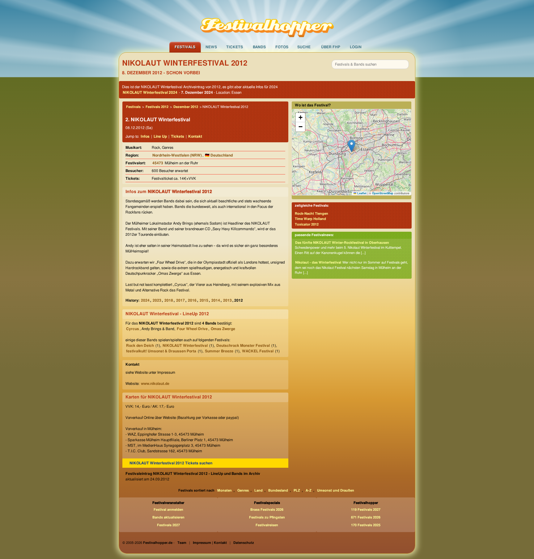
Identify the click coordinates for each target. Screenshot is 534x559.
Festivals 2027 (168, 525)
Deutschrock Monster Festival (243, 345)
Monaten (224, 490)
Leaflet (361, 193)
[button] (351, 146)
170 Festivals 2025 (365, 525)
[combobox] (370, 64)
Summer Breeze (219, 351)
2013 (227, 300)
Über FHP (330, 47)
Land (258, 490)
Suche (304, 47)
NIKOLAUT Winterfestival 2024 (150, 92)
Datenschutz (243, 542)
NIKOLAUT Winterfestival (185, 345)
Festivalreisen (267, 525)
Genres (243, 490)
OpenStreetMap (382, 193)
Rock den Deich (140, 345)
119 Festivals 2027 (365, 509)
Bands (259, 47)
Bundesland (278, 490)
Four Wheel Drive (192, 329)
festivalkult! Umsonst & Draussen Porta (161, 351)
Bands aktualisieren (168, 517)
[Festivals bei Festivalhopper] (267, 21)
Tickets (234, 47)
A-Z (309, 490)
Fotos (281, 47)
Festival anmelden (168, 509)
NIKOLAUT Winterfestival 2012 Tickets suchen (170, 463)
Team (181, 542)
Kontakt (195, 136)
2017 (180, 300)
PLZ (297, 490)
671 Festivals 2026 (365, 517)
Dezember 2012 (185, 107)
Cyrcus (132, 329)
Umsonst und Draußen (335, 490)
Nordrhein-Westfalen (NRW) (177, 155)
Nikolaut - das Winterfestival (318, 262)
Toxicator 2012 (307, 224)
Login (356, 47)
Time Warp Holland (310, 219)
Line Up (160, 136)
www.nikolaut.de (155, 383)
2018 (168, 300)
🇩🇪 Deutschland (219, 155)
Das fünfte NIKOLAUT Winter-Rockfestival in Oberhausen (342, 242)
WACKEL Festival (257, 351)
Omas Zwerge (223, 329)
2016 (192, 300)
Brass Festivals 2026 (266, 509)
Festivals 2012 (157, 107)
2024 (145, 300)
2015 (204, 300)
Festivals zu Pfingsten (267, 517)
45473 (157, 163)
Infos (145, 136)
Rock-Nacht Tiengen (311, 213)
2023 (157, 300)
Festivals (185, 47)
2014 (215, 300)
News (211, 47)
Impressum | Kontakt (210, 542)
